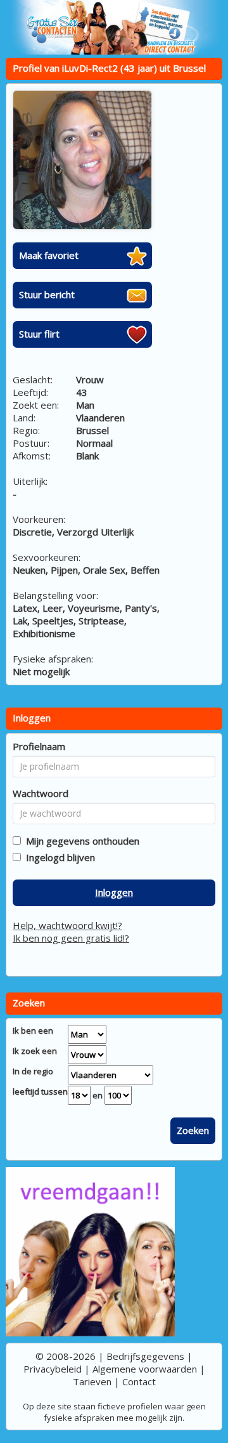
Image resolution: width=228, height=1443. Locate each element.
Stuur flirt (39, 333)
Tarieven (92, 1381)
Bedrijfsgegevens (145, 1356)
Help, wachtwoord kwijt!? (67, 925)
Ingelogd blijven (58, 857)
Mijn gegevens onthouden (80, 840)
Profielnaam (39, 746)
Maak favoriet (49, 255)
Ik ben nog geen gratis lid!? (71, 938)
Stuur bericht (47, 294)
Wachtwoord (40, 793)
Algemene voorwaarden (144, 1368)
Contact (139, 1381)
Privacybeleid (52, 1368)
